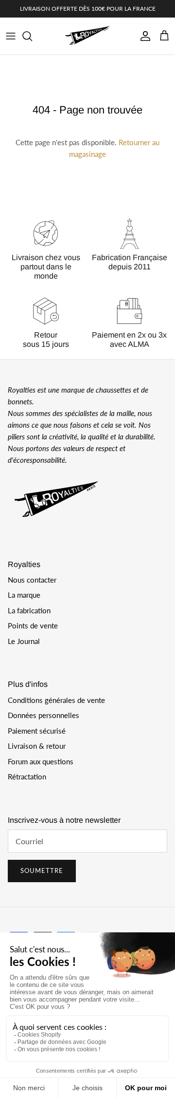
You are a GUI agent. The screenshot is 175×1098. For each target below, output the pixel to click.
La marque (24, 594)
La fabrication (29, 610)
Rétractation (27, 776)
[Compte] (143, 36)
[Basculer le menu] (10, 36)
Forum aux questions (40, 761)
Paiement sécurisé (37, 730)
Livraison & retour (37, 745)
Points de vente (33, 625)
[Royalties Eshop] (87, 36)
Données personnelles (43, 715)
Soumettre (41, 870)
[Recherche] (32, 36)
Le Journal (24, 641)
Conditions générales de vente (56, 700)
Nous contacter (32, 579)
